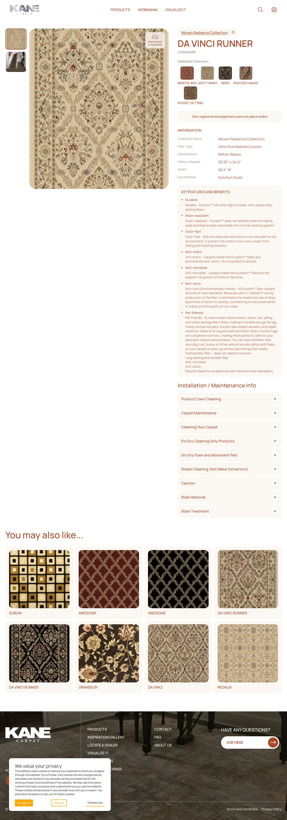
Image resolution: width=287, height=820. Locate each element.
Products (120, 9)
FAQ (157, 737)
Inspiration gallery (105, 737)
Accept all (24, 803)
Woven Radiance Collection (204, 32)
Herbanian (147, 9)
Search (260, 10)
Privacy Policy (271, 809)
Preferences (95, 803)
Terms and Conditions (242, 809)
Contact (163, 729)
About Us (163, 745)
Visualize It (97, 753)
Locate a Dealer (102, 745)
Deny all (59, 803)
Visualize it (175, 9)
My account (274, 10)
